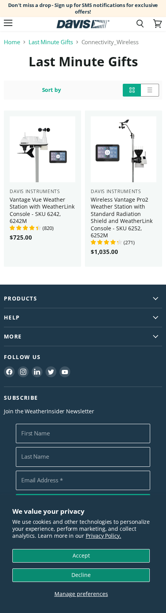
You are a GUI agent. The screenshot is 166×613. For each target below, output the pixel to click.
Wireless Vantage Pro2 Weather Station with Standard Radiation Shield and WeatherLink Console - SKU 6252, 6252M (121, 217)
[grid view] (132, 90)
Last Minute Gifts (51, 42)
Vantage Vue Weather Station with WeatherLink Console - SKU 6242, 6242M (42, 210)
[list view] (150, 90)
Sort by (51, 90)
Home (12, 42)
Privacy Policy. (103, 535)
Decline (81, 574)
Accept (81, 555)
